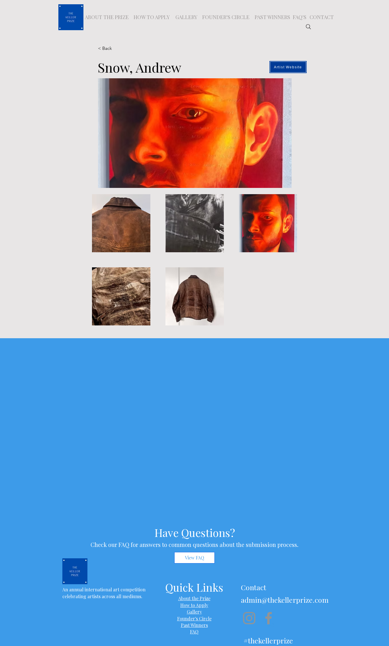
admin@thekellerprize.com (285, 599)
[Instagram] (249, 618)
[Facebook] (268, 618)
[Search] (308, 27)
